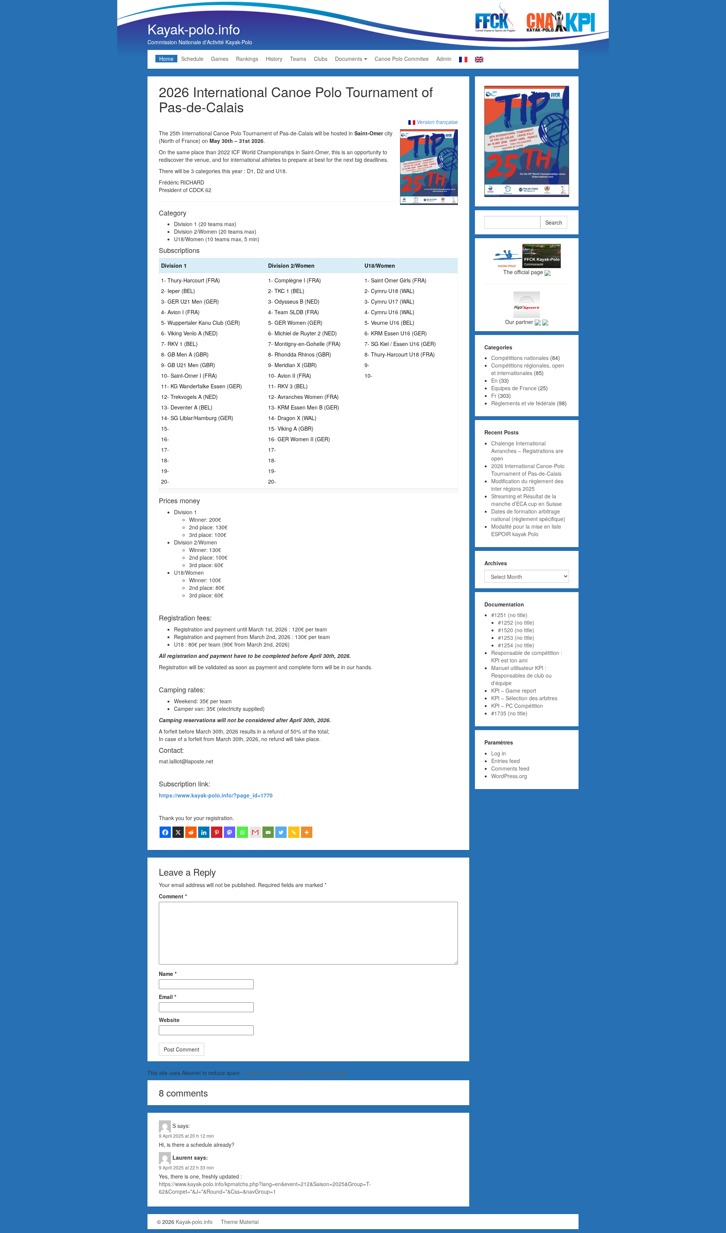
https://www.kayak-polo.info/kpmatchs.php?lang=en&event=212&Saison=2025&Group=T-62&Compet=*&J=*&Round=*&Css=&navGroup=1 (265, 1187)
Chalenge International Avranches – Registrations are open (527, 450)
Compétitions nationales (520, 357)
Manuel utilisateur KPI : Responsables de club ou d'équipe (521, 675)
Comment (173, 896)
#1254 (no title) (516, 645)
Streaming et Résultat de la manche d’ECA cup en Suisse (526, 499)
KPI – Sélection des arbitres (524, 698)
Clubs (320, 58)
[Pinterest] (216, 832)
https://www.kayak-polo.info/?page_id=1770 (216, 795)
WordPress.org (509, 776)
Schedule (192, 58)
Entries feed (505, 761)
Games (219, 58)
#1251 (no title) (509, 615)
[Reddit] (191, 832)
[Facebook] (165, 832)
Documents (348, 58)
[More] (306, 832)
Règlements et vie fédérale (523, 403)
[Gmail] (255, 832)
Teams (298, 58)
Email (167, 996)
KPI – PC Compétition (517, 705)
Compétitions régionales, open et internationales (527, 369)
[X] (178, 832)
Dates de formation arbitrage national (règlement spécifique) (528, 515)
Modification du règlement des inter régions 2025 (527, 484)
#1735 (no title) (509, 713)
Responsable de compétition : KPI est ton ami (526, 656)
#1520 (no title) (516, 630)
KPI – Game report (513, 690)
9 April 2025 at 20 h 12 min (186, 1135)
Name (168, 973)
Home (166, 58)
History (274, 58)
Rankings (247, 58)
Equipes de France (514, 388)
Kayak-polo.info (193, 28)
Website (169, 1020)
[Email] (268, 832)
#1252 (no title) (516, 622)
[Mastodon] (229, 832)
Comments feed (510, 768)
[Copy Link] (293, 832)
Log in (498, 753)
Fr (493, 395)
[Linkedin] (203, 832)
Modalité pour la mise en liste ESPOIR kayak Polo (526, 530)
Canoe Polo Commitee (402, 58)
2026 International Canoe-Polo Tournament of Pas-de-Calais (528, 469)
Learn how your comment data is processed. (296, 1072)
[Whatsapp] (242, 832)
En (494, 380)
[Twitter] (281, 832)
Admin (443, 58)
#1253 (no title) (516, 637)
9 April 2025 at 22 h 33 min (186, 1167)
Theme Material (240, 1221)
